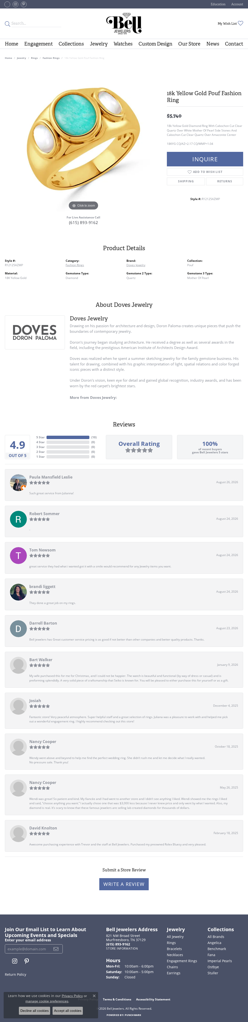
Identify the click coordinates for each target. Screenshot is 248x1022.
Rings (34, 58)
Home (11, 44)
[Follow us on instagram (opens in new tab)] (15, 4)
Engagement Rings (182, 961)
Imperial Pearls (220, 961)
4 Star (40, 442)
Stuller (213, 973)
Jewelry (99, 44)
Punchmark (133, 1015)
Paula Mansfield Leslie (50, 477)
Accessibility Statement (153, 999)
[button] (217, 4)
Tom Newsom (42, 550)
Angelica (214, 942)
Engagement (38, 44)
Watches (123, 44)
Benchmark (217, 948)
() (94, 437)
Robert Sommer (44, 513)
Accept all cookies (67, 1011)
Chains (172, 967)
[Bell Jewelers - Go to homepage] (124, 23)
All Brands (216, 936)
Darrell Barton (43, 623)
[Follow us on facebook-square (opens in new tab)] (7, 4)
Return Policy (15, 974)
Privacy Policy (72, 996)
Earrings (173, 973)
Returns (224, 181)
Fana (211, 954)
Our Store (189, 44)
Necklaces (175, 954)
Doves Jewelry (135, 265)
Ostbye (213, 967)
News (212, 44)
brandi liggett (42, 586)
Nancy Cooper (42, 741)
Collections (71, 44)
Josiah (35, 700)
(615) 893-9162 (83, 222)
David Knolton (43, 828)
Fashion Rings (51, 58)
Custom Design (155, 44)
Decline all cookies (34, 1011)
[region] (83, 138)
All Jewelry (175, 936)
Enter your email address (28, 939)
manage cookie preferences (46, 1001)
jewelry (21, 58)
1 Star (40, 457)
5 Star (40, 437)
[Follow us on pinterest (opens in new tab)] (24, 4)
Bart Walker (40, 659)
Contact (234, 44)
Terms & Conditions (117, 999)
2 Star (40, 452)
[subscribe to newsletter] (56, 949)
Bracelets (174, 948)
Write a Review (124, 884)
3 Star (40, 447)
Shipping (186, 181)
